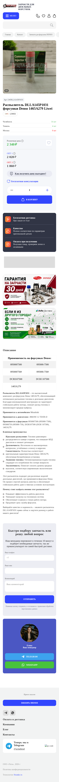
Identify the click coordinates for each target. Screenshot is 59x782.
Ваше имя (8, 566)
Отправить (29, 599)
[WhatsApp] (12, 713)
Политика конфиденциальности (16, 769)
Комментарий (10, 579)
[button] (43, 16)
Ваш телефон (9, 553)
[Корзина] (54, 16)
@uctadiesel (19, 749)
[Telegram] (6, 713)
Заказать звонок (29, 703)
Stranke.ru (18, 775)
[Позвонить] (38, 16)
